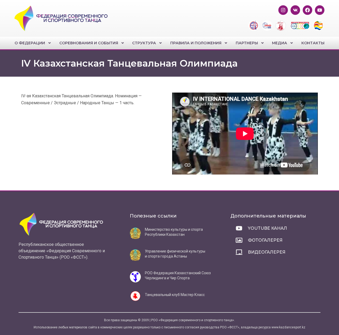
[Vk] (295, 10)
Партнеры (247, 43)
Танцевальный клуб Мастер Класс (175, 295)
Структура (144, 43)
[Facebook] (307, 10)
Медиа (279, 43)
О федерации (30, 43)
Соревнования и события (88, 43)
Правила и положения (195, 43)
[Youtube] (319, 10)
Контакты (312, 43)
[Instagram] (283, 10)
